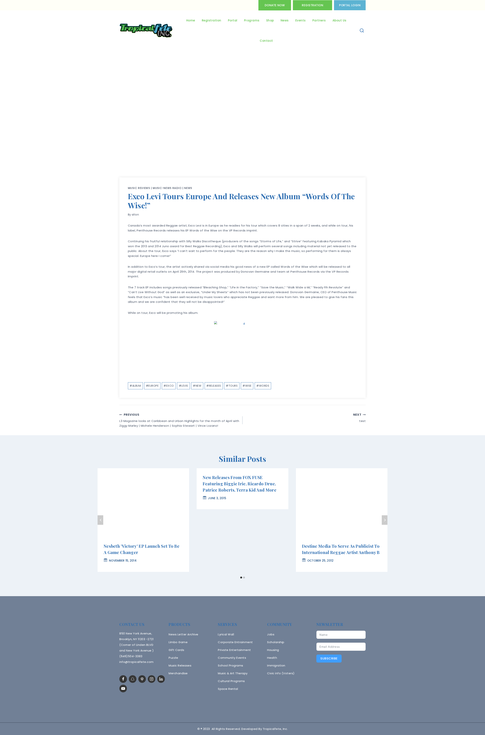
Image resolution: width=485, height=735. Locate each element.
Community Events (232, 658)
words (262, 386)
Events (300, 20)
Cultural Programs (231, 681)
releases (213, 386)
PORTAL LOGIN (350, 5)
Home (190, 20)
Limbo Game (178, 642)
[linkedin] (161, 679)
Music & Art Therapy (233, 673)
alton (135, 214)
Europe (152, 386)
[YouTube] (123, 688)
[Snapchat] (132, 679)
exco (168, 386)
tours (232, 386)
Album (135, 386)
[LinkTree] (142, 679)
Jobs (270, 634)
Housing (273, 650)
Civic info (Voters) (281, 673)
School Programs (230, 665)
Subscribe (329, 658)
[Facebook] (123, 679)
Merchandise (178, 673)
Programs (252, 20)
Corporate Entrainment (235, 642)
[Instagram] (151, 679)
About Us (339, 20)
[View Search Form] (362, 31)
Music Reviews (139, 188)
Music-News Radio (167, 188)
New (197, 386)
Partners (319, 20)
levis (183, 386)
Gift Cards (176, 650)
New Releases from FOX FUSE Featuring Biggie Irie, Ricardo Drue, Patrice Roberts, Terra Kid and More (239, 484)
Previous (100, 520)
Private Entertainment (234, 650)
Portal (232, 20)
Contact (266, 41)
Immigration (276, 665)
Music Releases (180, 665)
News (285, 20)
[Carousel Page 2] (243, 577)
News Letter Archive (183, 634)
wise (247, 386)
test (359, 418)
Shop (270, 20)
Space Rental (228, 689)
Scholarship (275, 642)
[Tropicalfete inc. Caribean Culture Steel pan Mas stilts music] (146, 30)
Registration (312, 5)
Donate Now (275, 5)
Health (272, 658)
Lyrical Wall (226, 634)
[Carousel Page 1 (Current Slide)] (241, 577)
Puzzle (173, 658)
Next (384, 520)
